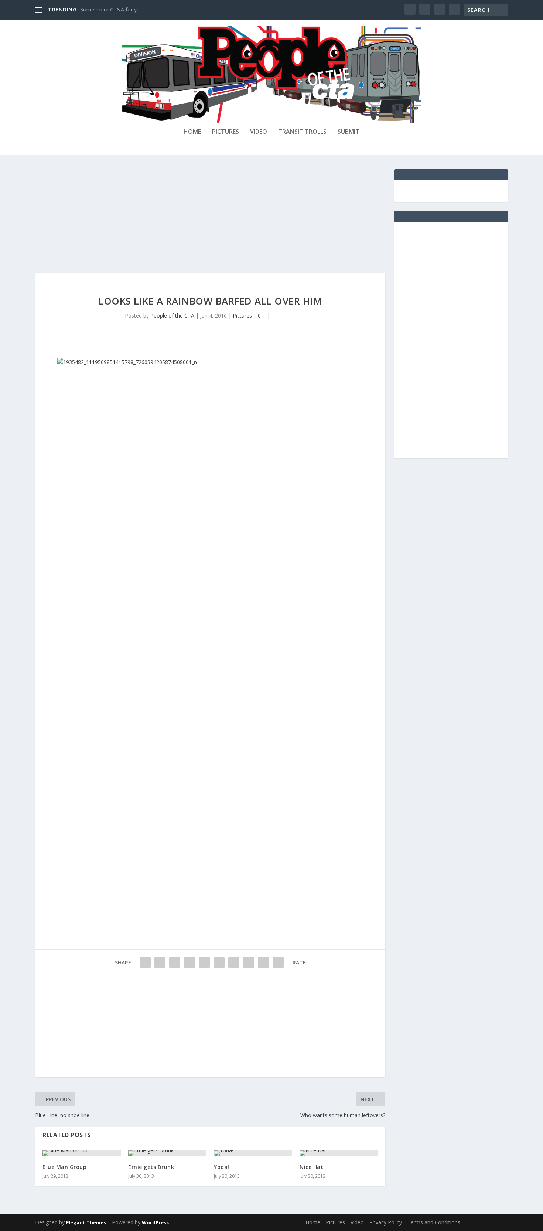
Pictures (225, 132)
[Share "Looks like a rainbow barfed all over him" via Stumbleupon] (248, 962)
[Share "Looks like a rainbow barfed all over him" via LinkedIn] (219, 962)
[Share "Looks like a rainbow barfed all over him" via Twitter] (160, 962)
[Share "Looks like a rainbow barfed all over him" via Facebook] (145, 962)
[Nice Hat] (339, 1153)
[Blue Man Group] (81, 1153)
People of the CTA (172, 315)
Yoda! (221, 1166)
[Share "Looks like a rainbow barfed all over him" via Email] (263, 962)
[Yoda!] (253, 1153)
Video (258, 132)
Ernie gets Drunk (151, 1166)
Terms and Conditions (433, 1222)
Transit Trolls (302, 132)
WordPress (155, 1222)
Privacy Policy (385, 1222)
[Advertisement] (210, 221)
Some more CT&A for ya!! (111, 9)
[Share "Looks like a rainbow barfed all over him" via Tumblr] (189, 962)
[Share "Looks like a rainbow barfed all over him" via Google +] (174, 962)
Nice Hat (311, 1166)
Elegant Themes (86, 1222)
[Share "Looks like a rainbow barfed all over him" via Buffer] (233, 962)
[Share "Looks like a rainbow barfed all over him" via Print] (278, 962)
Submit (348, 132)
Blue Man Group (64, 1166)
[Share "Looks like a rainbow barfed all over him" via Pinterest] (204, 962)
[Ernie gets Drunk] (167, 1153)
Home (192, 132)
